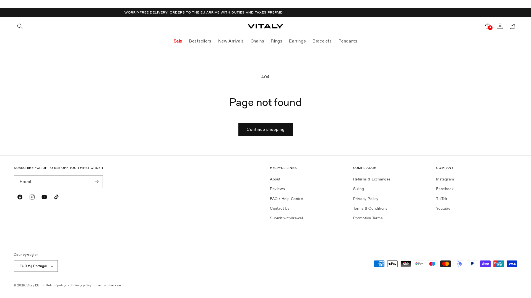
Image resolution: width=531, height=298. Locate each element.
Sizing (358, 188)
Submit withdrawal (286, 218)
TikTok (441, 198)
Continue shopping (266, 129)
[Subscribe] (96, 181)
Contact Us (280, 208)
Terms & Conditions (370, 208)
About (275, 179)
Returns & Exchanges (372, 179)
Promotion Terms (368, 218)
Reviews (277, 188)
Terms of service (109, 285)
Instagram (445, 179)
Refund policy (56, 285)
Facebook (445, 188)
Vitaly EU (33, 285)
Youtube (443, 208)
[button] (20, 26)
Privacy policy (81, 285)
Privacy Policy (366, 198)
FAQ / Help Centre (286, 198)
